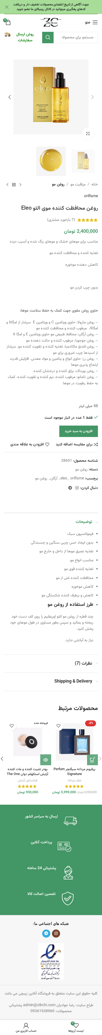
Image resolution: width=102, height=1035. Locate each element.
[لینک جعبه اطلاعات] (20, 38)
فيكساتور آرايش (27, 780)
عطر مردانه (74, 780)
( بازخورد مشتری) (61, 220)
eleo (63, 479)
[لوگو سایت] (51, 23)
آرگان (53, 479)
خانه (94, 185)
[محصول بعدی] (7, 184)
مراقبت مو (77, 185)
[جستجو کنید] (48, 37)
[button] (92, 97)
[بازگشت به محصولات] (14, 184)
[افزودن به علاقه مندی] (58, 726)
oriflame (91, 196)
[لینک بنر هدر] (59, 7)
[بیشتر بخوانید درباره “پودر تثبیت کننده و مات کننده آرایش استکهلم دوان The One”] (45, 759)
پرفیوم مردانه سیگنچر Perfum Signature (74, 772)
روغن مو (58, 185)
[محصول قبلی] (20, 184)
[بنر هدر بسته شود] (7, 7)
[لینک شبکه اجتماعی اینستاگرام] (77, 488)
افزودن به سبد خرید (78, 431)
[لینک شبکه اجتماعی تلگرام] (70, 488)
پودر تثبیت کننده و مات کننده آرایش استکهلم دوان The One (27, 772)
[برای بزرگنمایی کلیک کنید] (88, 134)
